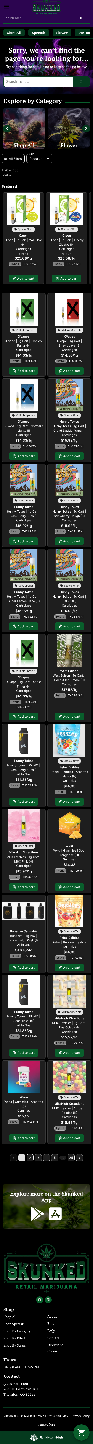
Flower (69, 145)
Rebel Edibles (69, 767)
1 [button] (22, 1157)
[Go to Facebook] (39, 1299)
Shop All (24, 145)
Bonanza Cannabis (24, 931)
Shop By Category (16, 1331)
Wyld (69, 846)
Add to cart (25, 278)
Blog (50, 1323)
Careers (53, 1351)
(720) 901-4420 (15, 1383)
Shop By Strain (14, 1345)
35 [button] (71, 1157)
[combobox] (38, 18)
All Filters (16, 158)
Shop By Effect (14, 1338)
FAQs (51, 1330)
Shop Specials (14, 1323)
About (52, 1316)
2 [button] (30, 1157)
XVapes (23, 336)
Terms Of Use (46, 1424)
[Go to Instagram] (48, 1299)
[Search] (81, 18)
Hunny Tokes (69, 421)
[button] (6, 6)
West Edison (69, 671)
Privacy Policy (81, 1416)
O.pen (23, 235)
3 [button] (38, 1157)
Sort (31, 153)
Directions (55, 1344)
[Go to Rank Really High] (46, 1437)
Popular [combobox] (35, 158)
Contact (53, 1337)
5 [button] (55, 1157)
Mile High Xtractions (24, 852)
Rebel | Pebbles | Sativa (69, 942)
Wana (24, 1097)
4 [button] (47, 1157)
